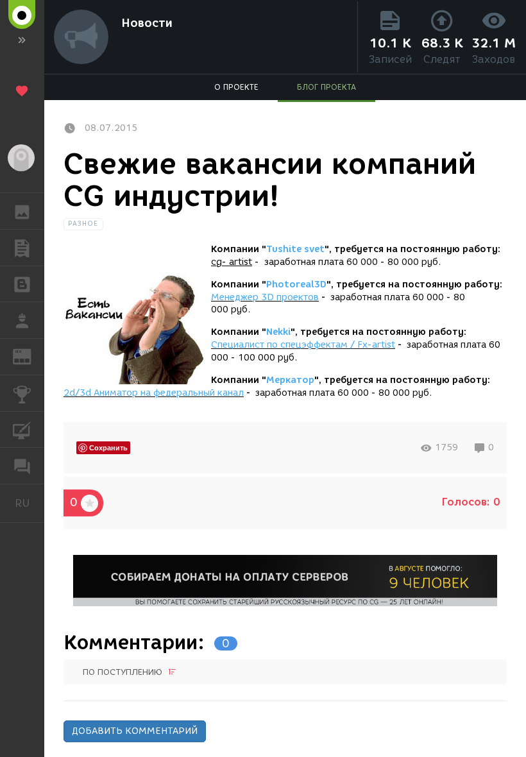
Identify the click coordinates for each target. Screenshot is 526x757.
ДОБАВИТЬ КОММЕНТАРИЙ (135, 731)
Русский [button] (29, 503)
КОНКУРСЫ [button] (22, 393)
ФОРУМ (22, 466)
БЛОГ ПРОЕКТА (326, 87)
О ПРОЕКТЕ (236, 87)
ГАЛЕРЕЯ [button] (22, 211)
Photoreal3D (296, 284)
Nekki (278, 332)
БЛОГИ (22, 284)
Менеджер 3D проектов (265, 297)
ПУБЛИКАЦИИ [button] (22, 248)
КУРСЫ (22, 430)
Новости (147, 23)
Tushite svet (295, 249)
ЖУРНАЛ (29, 356)
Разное (83, 223)
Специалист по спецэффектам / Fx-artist (303, 344)
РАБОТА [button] (22, 320)
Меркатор (290, 380)
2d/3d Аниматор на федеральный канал (154, 392)
